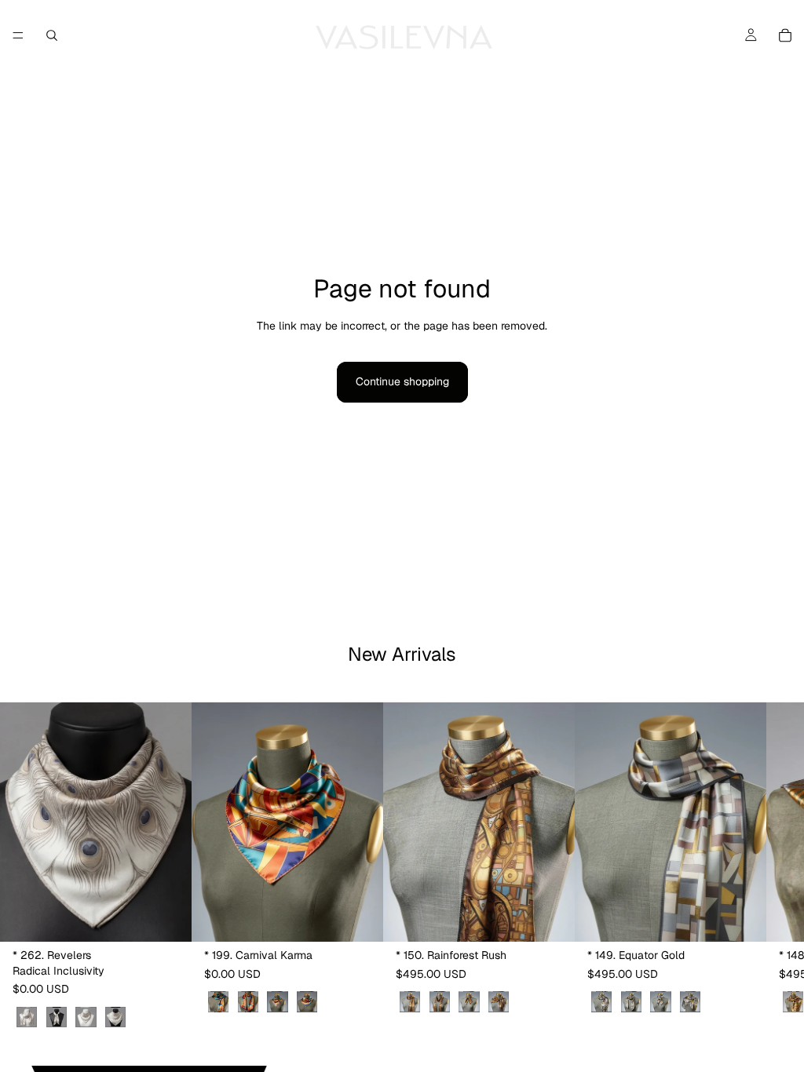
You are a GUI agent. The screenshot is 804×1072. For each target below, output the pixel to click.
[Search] (52, 35)
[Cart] (785, 35)
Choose (180, 917)
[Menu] (18, 35)
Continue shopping (402, 381)
